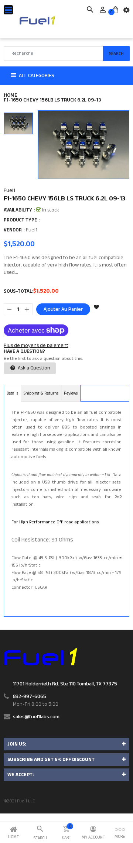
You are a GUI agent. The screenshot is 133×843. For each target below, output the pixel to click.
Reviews (71, 393)
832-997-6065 (29, 696)
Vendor (13, 230)
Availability (18, 210)
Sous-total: (18, 291)
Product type (20, 220)
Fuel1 (9, 190)
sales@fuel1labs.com (36, 716)
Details (12, 393)
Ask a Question (33, 368)
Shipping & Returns (41, 393)
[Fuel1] (40, 656)
